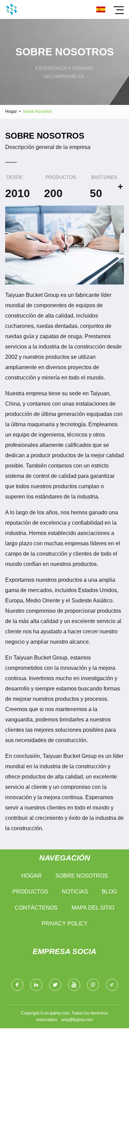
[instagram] (93, 985)
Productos (30, 891)
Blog (109, 891)
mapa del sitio (93, 908)
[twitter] (55, 985)
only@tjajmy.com (77, 1019)
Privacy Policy (65, 923)
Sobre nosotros (81, 876)
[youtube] (74, 985)
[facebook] (17, 985)
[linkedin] (36, 985)
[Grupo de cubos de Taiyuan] (11, 9)
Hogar (11, 111)
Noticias (75, 891)
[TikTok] (112, 985)
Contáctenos (36, 908)
